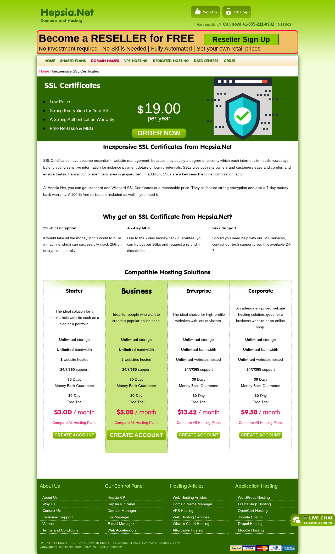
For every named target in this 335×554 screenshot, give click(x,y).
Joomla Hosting (251, 517)
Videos (48, 524)
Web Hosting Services (191, 517)
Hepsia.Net (67, 9)
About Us (50, 497)
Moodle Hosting (251, 530)
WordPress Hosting (254, 497)
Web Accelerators (122, 530)
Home (49, 60)
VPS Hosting (136, 60)
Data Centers (206, 60)
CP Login (242, 12)
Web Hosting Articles (190, 497)
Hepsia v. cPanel (121, 504)
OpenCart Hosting (253, 510)
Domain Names (105, 60)
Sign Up (210, 12)
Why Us (48, 504)
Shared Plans (73, 60)
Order (229, 60)
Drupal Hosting (250, 524)
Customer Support (57, 517)
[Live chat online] (313, 520)
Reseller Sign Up (241, 39)
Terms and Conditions (60, 530)
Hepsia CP (116, 497)
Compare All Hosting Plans (74, 422)
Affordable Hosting (188, 530)
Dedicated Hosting (171, 60)
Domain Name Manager (193, 504)
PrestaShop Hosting (254, 504)
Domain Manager (122, 510)
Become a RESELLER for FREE (116, 38)
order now (159, 133)
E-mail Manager (121, 524)
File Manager (119, 517)
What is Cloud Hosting (191, 524)
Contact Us (51, 510)
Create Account (74, 435)
